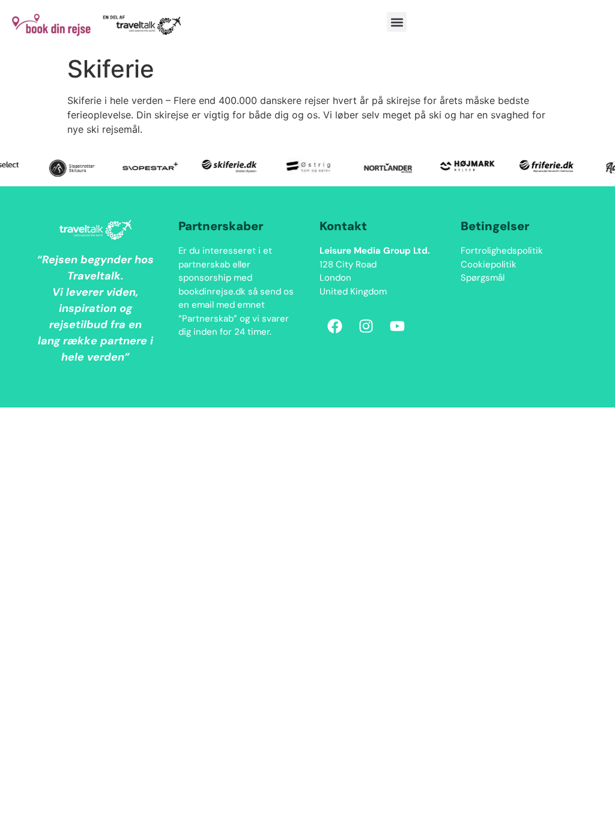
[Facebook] (335, 326)
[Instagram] (366, 326)
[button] (397, 22)
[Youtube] (397, 326)
